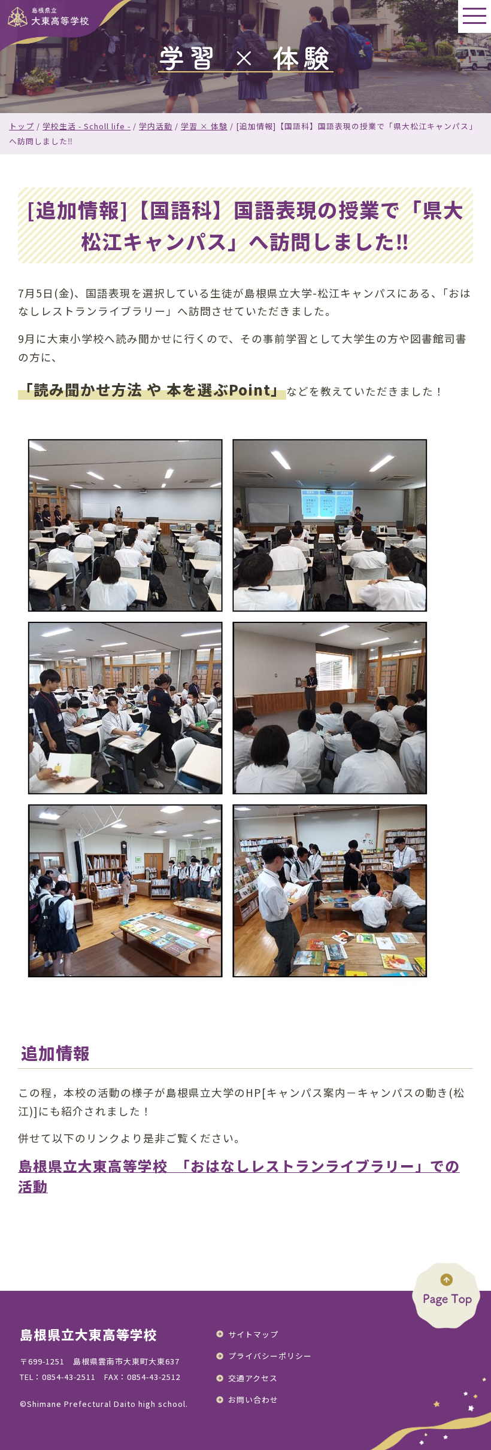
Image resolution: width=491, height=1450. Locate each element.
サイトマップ (253, 1334)
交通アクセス (253, 1378)
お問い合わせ (253, 1399)
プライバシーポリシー (270, 1355)
